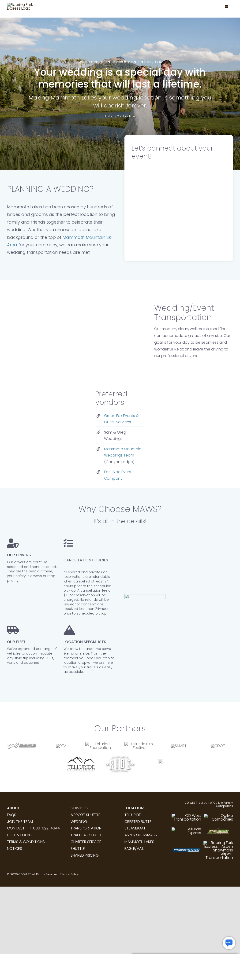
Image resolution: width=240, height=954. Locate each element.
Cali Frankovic (126, 116)
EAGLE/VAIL (134, 848)
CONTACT (16, 828)
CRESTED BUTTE (137, 821)
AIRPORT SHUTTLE (85, 815)
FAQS (11, 815)
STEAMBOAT (135, 828)
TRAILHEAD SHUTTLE (87, 835)
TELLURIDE (132, 815)
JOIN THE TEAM (20, 821)
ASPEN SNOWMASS (140, 835)
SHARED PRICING (85, 855)
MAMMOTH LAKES (139, 841)
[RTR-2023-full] (160, 761)
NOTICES (14, 848)
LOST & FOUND (19, 835)
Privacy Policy (69, 874)
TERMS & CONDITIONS (26, 841)
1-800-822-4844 (45, 828)
